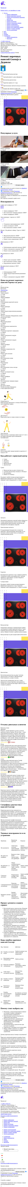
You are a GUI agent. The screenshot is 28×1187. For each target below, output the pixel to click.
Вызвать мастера (20, 1171)
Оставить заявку (20, 185)
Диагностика (4, 290)
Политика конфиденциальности (9, 1115)
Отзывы (6, 34)
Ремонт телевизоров (12, 24)
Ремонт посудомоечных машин (15, 27)
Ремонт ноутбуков (11, 21)
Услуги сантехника (12, 30)
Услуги (5, 13)
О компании (7, 35)
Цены (5, 33)
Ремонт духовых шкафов (13, 28)
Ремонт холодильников (13, 25)
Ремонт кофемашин (12, 14)
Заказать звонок (20, 90)
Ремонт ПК (10, 20)
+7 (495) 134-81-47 (5, 41)
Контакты (9, 38)
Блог (5, 31)
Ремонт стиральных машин (14, 23)
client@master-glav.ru (6, 1114)
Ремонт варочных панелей (14, 16)
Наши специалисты (12, 37)
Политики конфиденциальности (9, 92)
